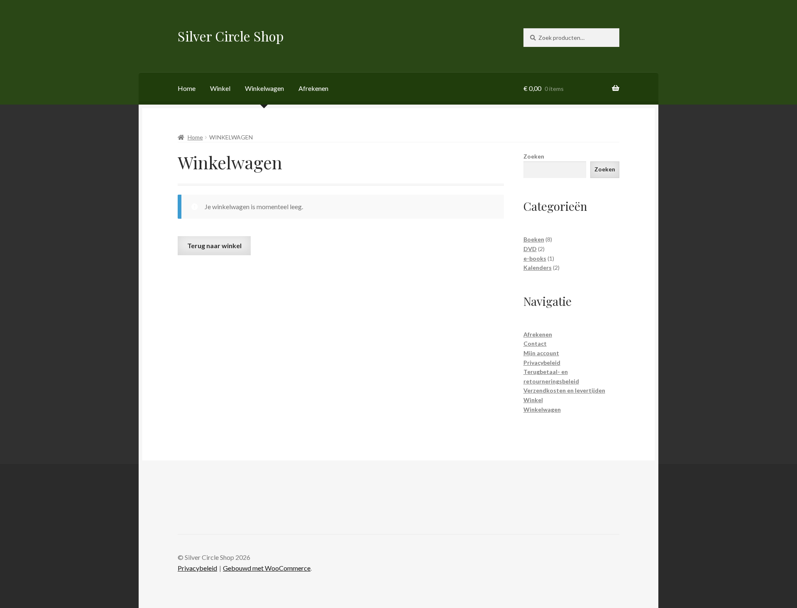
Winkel (220, 88)
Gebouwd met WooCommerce (266, 568)
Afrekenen (313, 88)
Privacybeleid (541, 362)
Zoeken (533, 156)
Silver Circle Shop (231, 36)
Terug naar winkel (214, 245)
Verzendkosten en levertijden (564, 390)
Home (187, 88)
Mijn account (541, 352)
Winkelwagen (264, 88)
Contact (535, 343)
